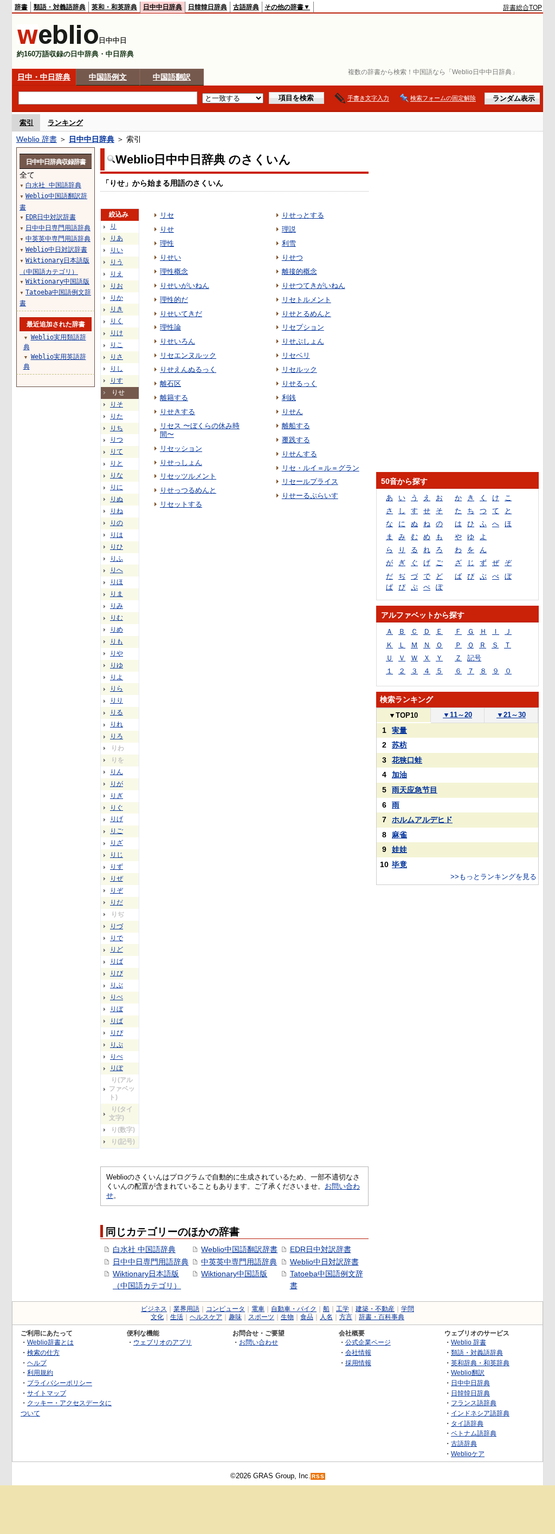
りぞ (116, 890)
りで (116, 938)
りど (116, 949)
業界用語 (186, 1309)
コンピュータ (225, 1309)
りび (116, 973)
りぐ (116, 807)
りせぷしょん (303, 341)
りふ (116, 558)
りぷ (116, 1044)
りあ (116, 238)
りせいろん (177, 341)
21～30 (511, 715)
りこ (116, 345)
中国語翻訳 (172, 77)
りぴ (116, 1033)
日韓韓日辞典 (207, 7)
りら (116, 688)
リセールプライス (310, 481)
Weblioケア (468, 1453)
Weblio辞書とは (50, 1342)
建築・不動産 (375, 1309)
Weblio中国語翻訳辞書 (239, 1249)
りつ (116, 439)
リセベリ (296, 355)
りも (116, 641)
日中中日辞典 (162, 7)
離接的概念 (299, 271)
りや (116, 653)
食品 (306, 1317)
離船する (296, 426)
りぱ (116, 1021)
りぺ (116, 1056)
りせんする (299, 454)
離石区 (170, 383)
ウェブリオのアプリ (162, 1342)
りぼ (116, 1009)
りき (116, 309)
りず (116, 866)
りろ (116, 736)
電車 (257, 1309)
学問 (407, 1309)
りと (116, 463)
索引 (27, 123)
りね (116, 511)
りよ (116, 677)
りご (116, 831)
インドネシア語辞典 (480, 1413)
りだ (116, 902)
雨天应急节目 (414, 789)
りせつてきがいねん (313, 285)
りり (116, 700)
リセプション (303, 327)
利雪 (289, 243)
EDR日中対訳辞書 (320, 1249)
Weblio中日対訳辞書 (324, 1261)
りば (116, 961)
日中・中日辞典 (43, 77)
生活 (176, 1317)
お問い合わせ (258, 1342)
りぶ (116, 985)
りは (116, 535)
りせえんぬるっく (188, 369)
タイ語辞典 (467, 1423)
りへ (116, 570)
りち (116, 428)
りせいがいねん (184, 285)
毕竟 (399, 864)
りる (116, 712)
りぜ (116, 878)
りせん (292, 412)
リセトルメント (306, 300)
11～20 (457, 715)
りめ (116, 629)
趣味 (235, 1317)
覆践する (296, 440)
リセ (167, 215)
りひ (116, 546)
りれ (116, 724)
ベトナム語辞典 (473, 1433)
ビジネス (154, 1309)
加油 (399, 774)
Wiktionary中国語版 (234, 1273)
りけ (116, 333)
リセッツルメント (188, 476)
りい (116, 250)
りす (116, 380)
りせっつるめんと (188, 490)
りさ (116, 356)
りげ (116, 819)
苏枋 (399, 744)
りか (116, 297)
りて (116, 451)
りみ (116, 605)
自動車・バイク (294, 1309)
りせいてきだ (181, 314)
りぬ (116, 499)
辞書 (21, 7)
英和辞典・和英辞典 (480, 1362)
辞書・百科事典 (381, 1317)
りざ (116, 843)
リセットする (181, 504)
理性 (167, 243)
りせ (167, 229)
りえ (116, 274)
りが (116, 784)
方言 (345, 1317)
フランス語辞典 (473, 1402)
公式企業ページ (368, 1342)
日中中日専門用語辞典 (151, 1261)
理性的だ (174, 300)
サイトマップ (46, 1393)
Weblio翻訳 (468, 1372)
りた (116, 416)
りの (116, 523)
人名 (326, 1317)
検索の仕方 (43, 1352)
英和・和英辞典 (114, 7)
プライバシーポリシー (59, 1382)
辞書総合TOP (522, 7)
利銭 (289, 398)
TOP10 (403, 715)
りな (116, 475)
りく (116, 321)
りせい (170, 257)
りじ (116, 854)
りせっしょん (181, 462)
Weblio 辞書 (36, 139)
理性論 (170, 327)
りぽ (116, 1068)
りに (116, 487)
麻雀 (399, 834)
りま (116, 594)
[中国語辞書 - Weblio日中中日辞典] (58, 42)
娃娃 (399, 849)
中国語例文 (108, 77)
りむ (116, 617)
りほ (116, 582)
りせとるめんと (306, 314)
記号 (474, 658)
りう (116, 262)
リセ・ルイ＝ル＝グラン (320, 468)
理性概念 (174, 271)
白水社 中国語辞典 (144, 1249)
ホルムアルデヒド (422, 819)
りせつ (292, 257)
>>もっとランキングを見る (493, 877)
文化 (157, 1317)
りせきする (177, 412)
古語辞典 (246, 7)
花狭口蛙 (407, 760)
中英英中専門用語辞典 (239, 1261)
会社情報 (358, 1352)
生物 (287, 1317)
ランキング (65, 123)
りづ (116, 926)
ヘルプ (37, 1362)
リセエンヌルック (188, 355)
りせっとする (303, 215)
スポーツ (261, 1317)
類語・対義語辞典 (60, 7)
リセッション (181, 448)
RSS (318, 1476)
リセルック (299, 369)
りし (116, 368)
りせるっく (299, 383)
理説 (289, 229)
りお (116, 286)
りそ (116, 404)
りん (116, 772)
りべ (116, 997)
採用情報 (358, 1362)
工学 (342, 1309)
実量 (399, 730)
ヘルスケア (206, 1317)
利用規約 (40, 1372)
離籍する (174, 398)
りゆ (116, 665)
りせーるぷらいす (310, 495)
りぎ (116, 795)
